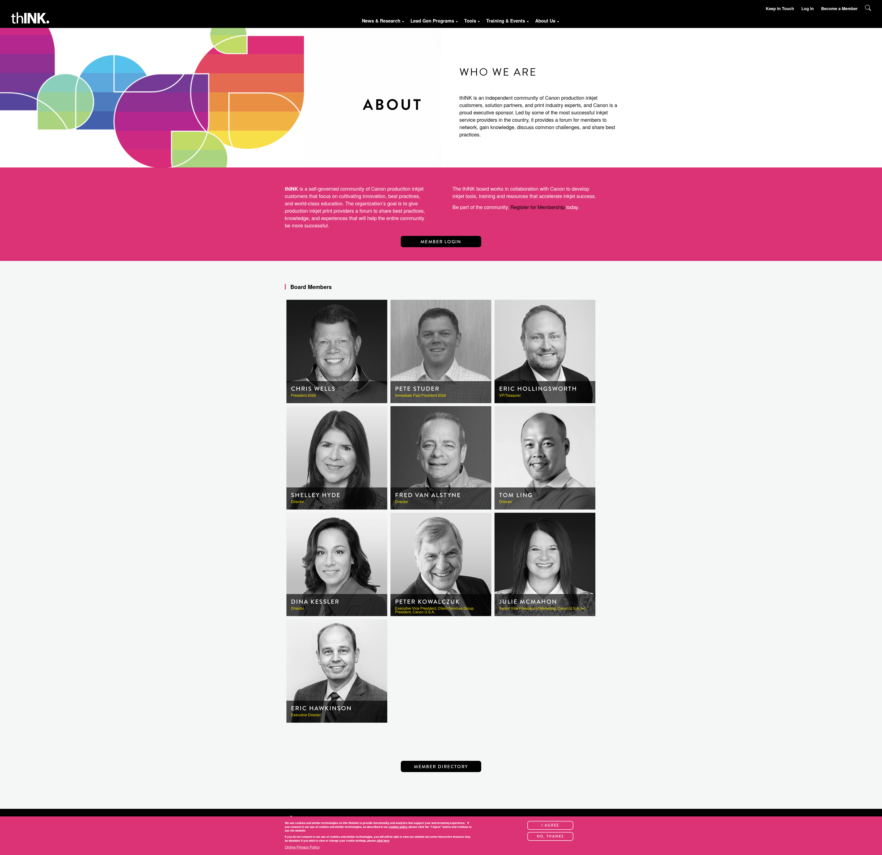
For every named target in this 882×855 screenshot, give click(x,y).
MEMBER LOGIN (441, 241)
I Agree (550, 825)
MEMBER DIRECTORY (441, 766)
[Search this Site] (868, 8)
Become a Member (839, 8)
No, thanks (550, 836)
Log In (807, 8)
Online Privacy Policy (302, 847)
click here (383, 840)
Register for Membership (537, 206)
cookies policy (398, 827)
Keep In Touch (780, 8)
